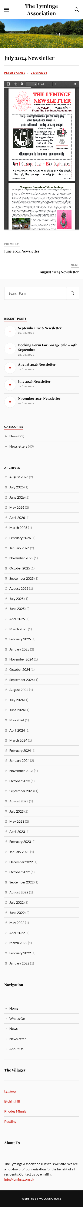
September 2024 (21, 680)
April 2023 (17, 831)
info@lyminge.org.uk (19, 1179)
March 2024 (18, 740)
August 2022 (18, 892)
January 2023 (19, 852)
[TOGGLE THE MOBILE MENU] (6, 10)
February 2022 (20, 953)
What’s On (17, 1018)
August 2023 (18, 801)
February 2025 (20, 639)
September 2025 (21, 578)
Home (13, 1008)
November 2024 (21, 659)
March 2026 (18, 527)
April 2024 (17, 730)
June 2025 (17, 608)
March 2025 (18, 629)
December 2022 (21, 862)
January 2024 (19, 760)
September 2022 (21, 882)
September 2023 (21, 791)
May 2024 (16, 720)
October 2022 (19, 872)
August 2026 (18, 477)
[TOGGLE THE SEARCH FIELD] (76, 10)
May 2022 (16, 922)
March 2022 (18, 943)
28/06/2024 (39, 72)
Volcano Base (50, 1198)
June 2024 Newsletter (22, 251)
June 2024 (17, 710)
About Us (16, 1049)
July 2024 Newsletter (29, 57)
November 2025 (21, 558)
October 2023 (19, 781)
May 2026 (16, 507)
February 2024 (20, 750)
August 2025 (18, 588)
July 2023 (16, 811)
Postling (10, 1121)
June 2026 (17, 497)
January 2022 (19, 963)
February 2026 (20, 538)
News (13, 436)
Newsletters (18, 446)
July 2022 (16, 902)
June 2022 (17, 912)
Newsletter (17, 1039)
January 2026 (19, 548)
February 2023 (20, 841)
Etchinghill (12, 1101)
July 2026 (16, 487)
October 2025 (19, 568)
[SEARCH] (72, 293)
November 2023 (21, 771)
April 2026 (17, 517)
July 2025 (16, 598)
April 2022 (17, 933)
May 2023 (16, 821)
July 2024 (16, 700)
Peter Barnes (14, 72)
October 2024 (19, 669)
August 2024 (18, 690)
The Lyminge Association (41, 9)
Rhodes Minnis (15, 1111)
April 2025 (17, 619)
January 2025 (19, 649)
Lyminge (10, 1091)
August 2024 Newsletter (59, 272)
